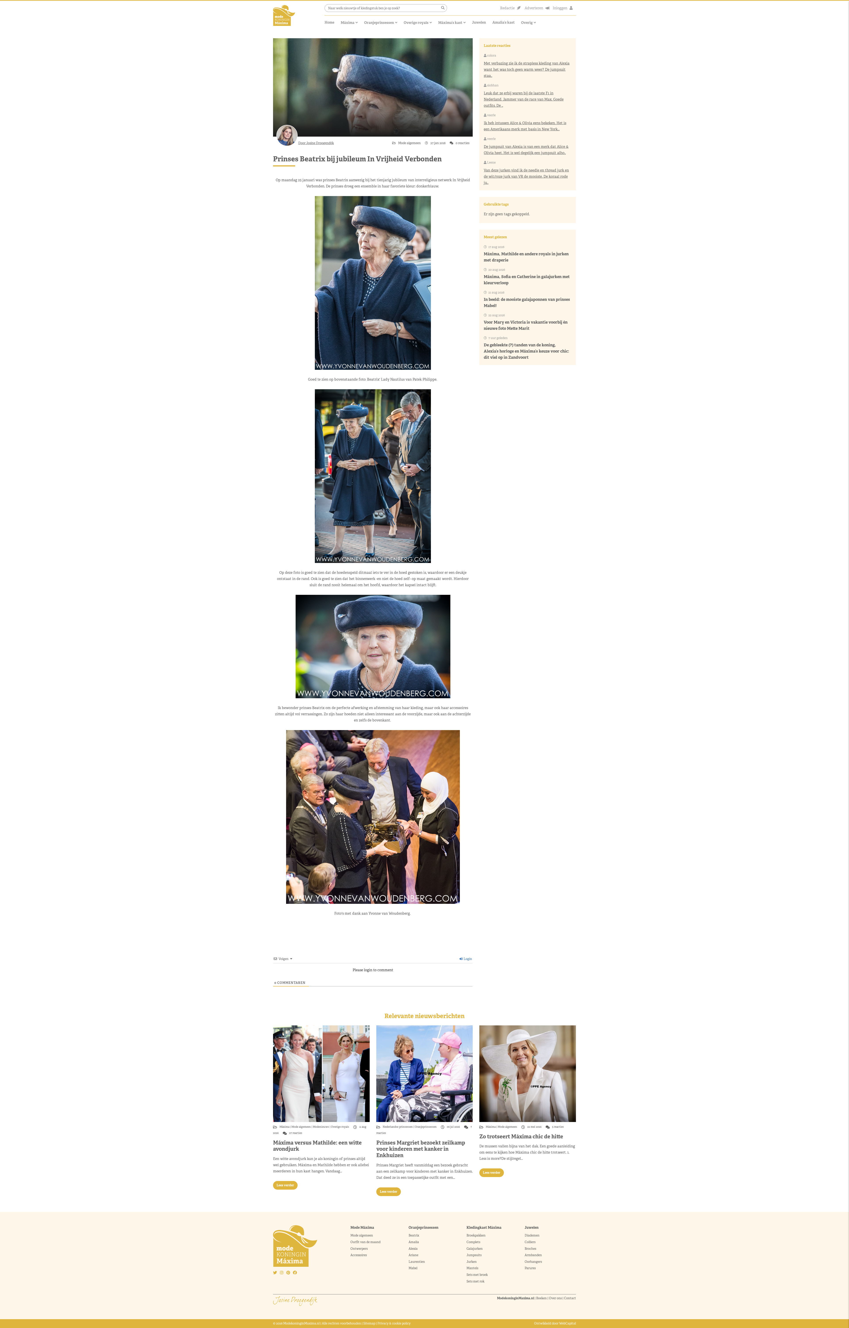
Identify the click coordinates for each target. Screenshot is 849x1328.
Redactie (507, 8)
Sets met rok (475, 1281)
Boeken (541, 1298)
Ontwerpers (359, 1249)
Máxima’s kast (450, 22)
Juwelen (479, 22)
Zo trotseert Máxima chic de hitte (521, 1136)
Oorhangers (533, 1262)
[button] (443, 8)
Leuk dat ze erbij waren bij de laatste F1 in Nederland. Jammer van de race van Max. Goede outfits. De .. (524, 99)
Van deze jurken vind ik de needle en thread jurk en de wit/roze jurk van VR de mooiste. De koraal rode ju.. (526, 176)
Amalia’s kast (503, 22)
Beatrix (414, 1235)
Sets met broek (477, 1275)
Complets (473, 1242)
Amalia (414, 1242)
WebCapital (567, 1323)
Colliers (530, 1242)
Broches (530, 1249)
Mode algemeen (409, 143)
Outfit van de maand (365, 1242)
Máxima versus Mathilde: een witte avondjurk (317, 1145)
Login (467, 959)
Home (329, 22)
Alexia (413, 1249)
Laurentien (417, 1262)
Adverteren (534, 8)
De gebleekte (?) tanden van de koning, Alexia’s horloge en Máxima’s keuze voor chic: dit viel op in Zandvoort (526, 351)
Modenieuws (321, 1127)
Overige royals (416, 22)
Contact (570, 1298)
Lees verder (285, 1185)
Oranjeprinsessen (379, 22)
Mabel (413, 1268)
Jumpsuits (474, 1255)
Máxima (347, 22)
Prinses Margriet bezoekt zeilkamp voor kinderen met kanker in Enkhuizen (420, 1149)
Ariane (413, 1255)
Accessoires (358, 1255)
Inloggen (560, 8)
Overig (527, 22)
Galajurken (475, 1249)
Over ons (555, 1298)
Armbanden (533, 1255)
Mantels (472, 1268)
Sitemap (369, 1323)
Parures (530, 1268)
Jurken (472, 1262)
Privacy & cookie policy (394, 1323)
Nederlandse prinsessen (398, 1127)
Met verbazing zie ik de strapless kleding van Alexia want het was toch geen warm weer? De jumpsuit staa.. (527, 69)
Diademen (532, 1235)
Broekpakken (476, 1235)
